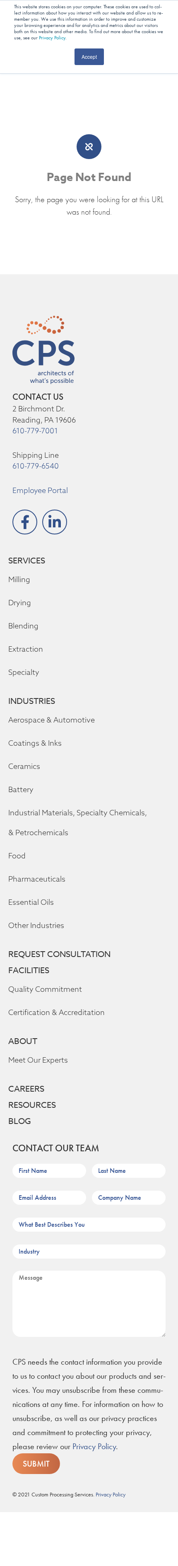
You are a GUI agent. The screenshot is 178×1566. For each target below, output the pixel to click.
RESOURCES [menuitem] (32, 1105)
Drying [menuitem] (19, 602)
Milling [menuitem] (19, 579)
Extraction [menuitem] (25, 649)
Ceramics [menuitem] (24, 766)
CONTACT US (37, 397)
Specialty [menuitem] (23, 672)
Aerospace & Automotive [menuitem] (51, 720)
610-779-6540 (35, 466)
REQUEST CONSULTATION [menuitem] (59, 954)
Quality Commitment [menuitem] (45, 989)
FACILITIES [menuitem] (28, 970)
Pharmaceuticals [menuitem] (36, 879)
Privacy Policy (52, 37)
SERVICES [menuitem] (26, 561)
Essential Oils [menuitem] (31, 902)
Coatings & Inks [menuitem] (35, 743)
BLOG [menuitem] (19, 1121)
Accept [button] (89, 56)
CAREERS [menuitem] (26, 1089)
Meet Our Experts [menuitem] (38, 1060)
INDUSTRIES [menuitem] (31, 701)
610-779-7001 (35, 430)
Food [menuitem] (17, 855)
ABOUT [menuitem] (22, 1041)
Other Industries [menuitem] (36, 925)
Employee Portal (40, 490)
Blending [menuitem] (23, 626)
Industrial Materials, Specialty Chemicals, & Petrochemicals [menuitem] (77, 822)
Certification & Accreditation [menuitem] (56, 1012)
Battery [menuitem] (21, 789)
